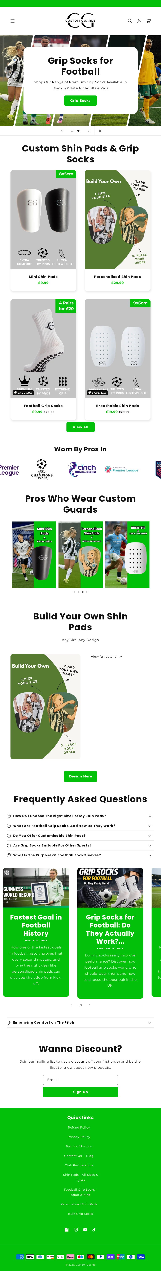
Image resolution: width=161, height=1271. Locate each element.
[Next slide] (88, 130)
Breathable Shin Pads (117, 406)
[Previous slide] (61, 130)
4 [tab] (87, 592)
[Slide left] (71, 1005)
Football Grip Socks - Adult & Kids (80, 1192)
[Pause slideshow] (99, 130)
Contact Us (73, 1156)
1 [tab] (74, 592)
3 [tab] (82, 592)
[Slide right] (89, 1005)
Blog (89, 1156)
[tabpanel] (34, 554)
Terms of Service (79, 1146)
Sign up (80, 1092)
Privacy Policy (79, 1137)
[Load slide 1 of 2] (72, 131)
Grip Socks (80, 101)
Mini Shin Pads (43, 277)
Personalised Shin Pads (117, 277)
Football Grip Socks (43, 406)
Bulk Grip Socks (80, 1214)
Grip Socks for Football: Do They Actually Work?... (110, 929)
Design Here (80, 776)
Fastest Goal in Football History (36, 925)
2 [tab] (78, 592)
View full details (104, 656)
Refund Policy (79, 1127)
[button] (12, 21)
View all (80, 427)
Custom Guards (85, 1264)
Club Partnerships (79, 1165)
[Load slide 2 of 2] (78, 131)
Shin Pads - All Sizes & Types (80, 1177)
